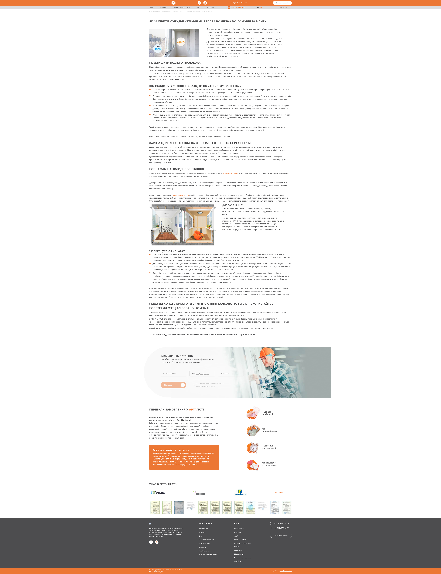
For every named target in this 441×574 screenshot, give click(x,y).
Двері (199, 7)
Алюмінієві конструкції (181, 7)
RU (258, 7)
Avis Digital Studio (286, 571)
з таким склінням (230, 173)
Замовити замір (282, 3)
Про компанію (239, 528)
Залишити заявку (281, 535)
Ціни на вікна (203, 528)
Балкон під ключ (204, 543)
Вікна (152, 7)
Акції (235, 536)
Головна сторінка (155, 11)
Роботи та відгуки (240, 540)
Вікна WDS (238, 550)
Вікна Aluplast (239, 554)
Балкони (163, 7)
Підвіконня (202, 547)
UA (261, 7)
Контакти (210, 7)
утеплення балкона (180, 195)
